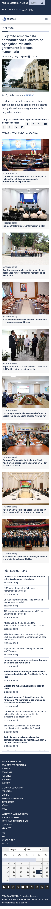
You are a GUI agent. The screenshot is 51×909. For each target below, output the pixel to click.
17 (8, 872)
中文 (31, 9)
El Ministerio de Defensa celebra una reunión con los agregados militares (25, 321)
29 (41, 876)
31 (8, 880)
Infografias (8, 802)
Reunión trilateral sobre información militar (24, 226)
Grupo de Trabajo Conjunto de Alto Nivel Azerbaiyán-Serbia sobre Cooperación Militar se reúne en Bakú (25, 463)
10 (8, 868)
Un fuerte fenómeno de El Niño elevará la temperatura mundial (23, 601)
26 (21, 876)
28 (34, 876)
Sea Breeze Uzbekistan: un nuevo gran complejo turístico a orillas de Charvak (22, 727)
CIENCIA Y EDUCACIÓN (12, 788)
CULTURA (6, 783)
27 (28, 876)
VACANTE (6, 828)
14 (34, 868)
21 (34, 872)
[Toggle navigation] (45, 19)
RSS (3, 836)
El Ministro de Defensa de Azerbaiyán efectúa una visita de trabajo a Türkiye (25, 558)
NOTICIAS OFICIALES (11, 761)
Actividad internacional (15, 821)
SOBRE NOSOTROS (10, 817)
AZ (3, 9)
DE (13, 9)
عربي (24, 9)
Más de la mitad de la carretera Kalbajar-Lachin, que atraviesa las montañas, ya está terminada (25, 637)
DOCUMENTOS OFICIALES (14, 765)
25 (14, 876)
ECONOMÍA (7, 772)
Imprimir (24, 56)
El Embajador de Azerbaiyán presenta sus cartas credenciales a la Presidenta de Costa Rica (25, 674)
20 (28, 872)
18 (14, 872)
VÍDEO (4, 805)
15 (41, 868)
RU (6, 9)
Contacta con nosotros (15, 814)
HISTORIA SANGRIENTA (13, 798)
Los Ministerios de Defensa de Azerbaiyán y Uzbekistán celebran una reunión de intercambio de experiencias (24, 179)
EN (10, 9)
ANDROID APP (8, 840)
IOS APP (5, 844)
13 (28, 868)
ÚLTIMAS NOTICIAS (16, 570)
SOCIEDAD (6, 779)
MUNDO (5, 795)
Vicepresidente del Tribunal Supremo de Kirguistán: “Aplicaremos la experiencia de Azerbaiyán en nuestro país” (24, 700)
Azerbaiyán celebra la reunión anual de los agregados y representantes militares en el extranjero (24, 273)
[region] (26, 663)
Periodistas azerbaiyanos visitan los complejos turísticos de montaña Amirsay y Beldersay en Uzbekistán (25, 740)
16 (47, 868)
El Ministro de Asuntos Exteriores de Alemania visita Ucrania (21, 589)
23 (47, 872)
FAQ (3, 833)
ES (20, 9)
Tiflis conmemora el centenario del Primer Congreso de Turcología (24, 612)
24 (8, 876)
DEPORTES (7, 791)
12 (21, 868)
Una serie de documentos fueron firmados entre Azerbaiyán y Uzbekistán (24, 577)
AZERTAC (29, 95)
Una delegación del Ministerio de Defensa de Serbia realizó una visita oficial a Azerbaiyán (24, 414)
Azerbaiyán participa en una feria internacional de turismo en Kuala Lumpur (24, 624)
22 (41, 872)
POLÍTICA (8, 28)
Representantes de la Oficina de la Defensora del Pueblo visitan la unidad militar (25, 367)
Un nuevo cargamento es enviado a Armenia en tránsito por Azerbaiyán (25, 661)
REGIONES (6, 776)
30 (47, 876)
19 (21, 872)
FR (16, 9)
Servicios (7, 825)
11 (14, 868)
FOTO (4, 809)
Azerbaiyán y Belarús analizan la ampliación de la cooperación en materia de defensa (24, 511)
